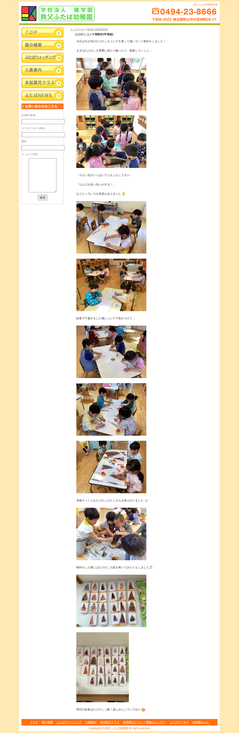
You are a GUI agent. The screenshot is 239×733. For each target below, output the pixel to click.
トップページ (77, 29)
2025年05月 (101, 29)
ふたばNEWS (42, 95)
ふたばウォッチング (42, 58)
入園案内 (42, 70)
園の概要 (47, 722)
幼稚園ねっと (200, 722)
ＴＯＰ (34, 722)
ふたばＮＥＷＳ (179, 722)
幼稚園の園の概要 (42, 45)
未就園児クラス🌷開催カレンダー (144, 722)
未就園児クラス (42, 83)
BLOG (90, 29)
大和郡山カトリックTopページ (42, 33)
